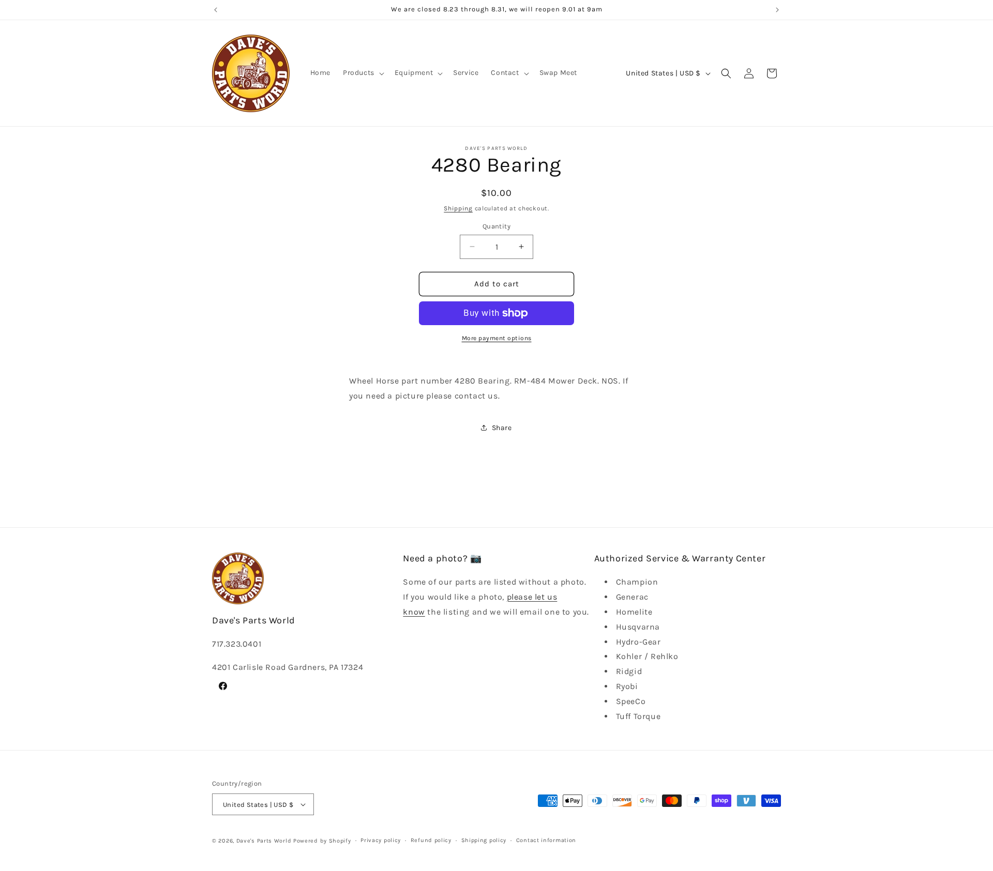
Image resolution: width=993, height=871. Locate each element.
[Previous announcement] (215, 10)
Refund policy (431, 840)
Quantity (496, 226)
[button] (362, 73)
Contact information (546, 840)
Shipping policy (484, 840)
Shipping (458, 208)
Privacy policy (380, 840)
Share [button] (502, 427)
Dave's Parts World (264, 840)
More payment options (497, 338)
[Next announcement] (777, 10)
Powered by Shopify (322, 840)
